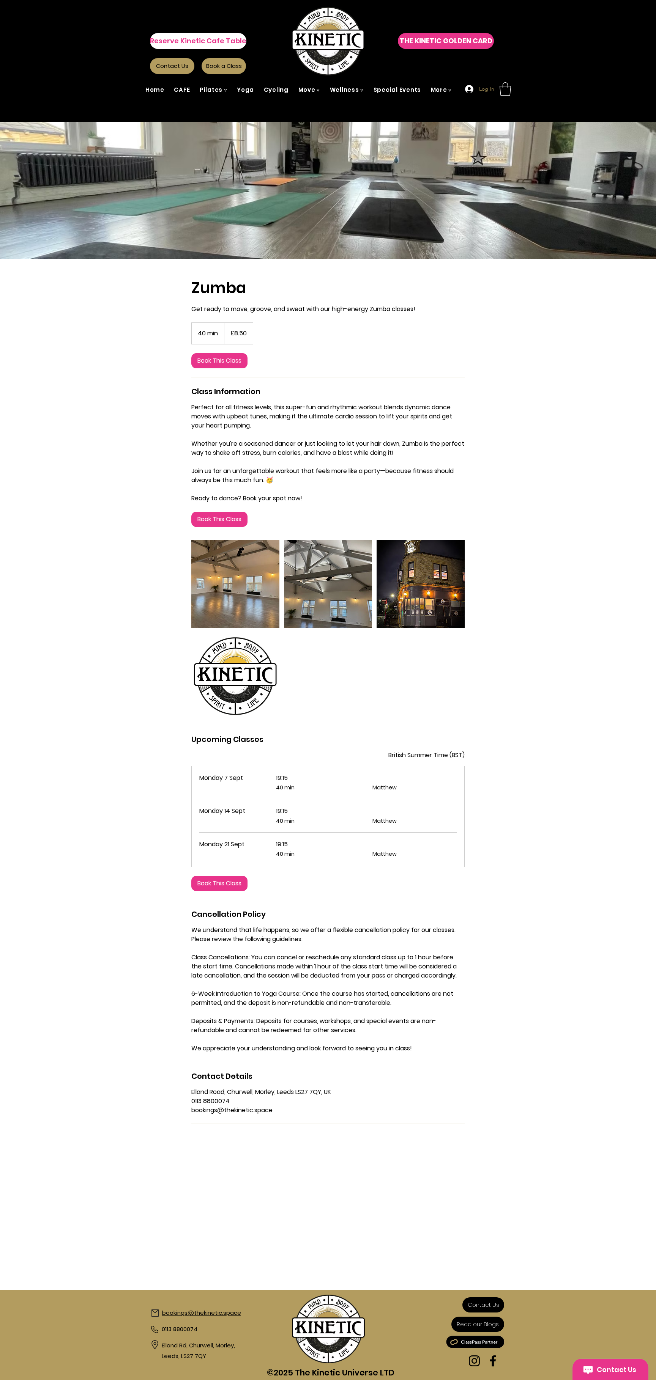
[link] (219, 360)
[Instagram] (474, 1360)
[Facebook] (493, 1360)
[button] (213, 89)
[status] (426, 755)
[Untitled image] (235, 584)
